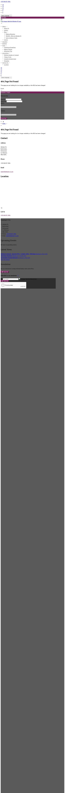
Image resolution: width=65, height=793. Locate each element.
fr (2, 10)
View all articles (5, 259)
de (3, 5)
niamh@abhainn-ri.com (7, 171)
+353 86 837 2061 (5, 1)
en (3, 6)
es (3, 8)
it (2, 12)
